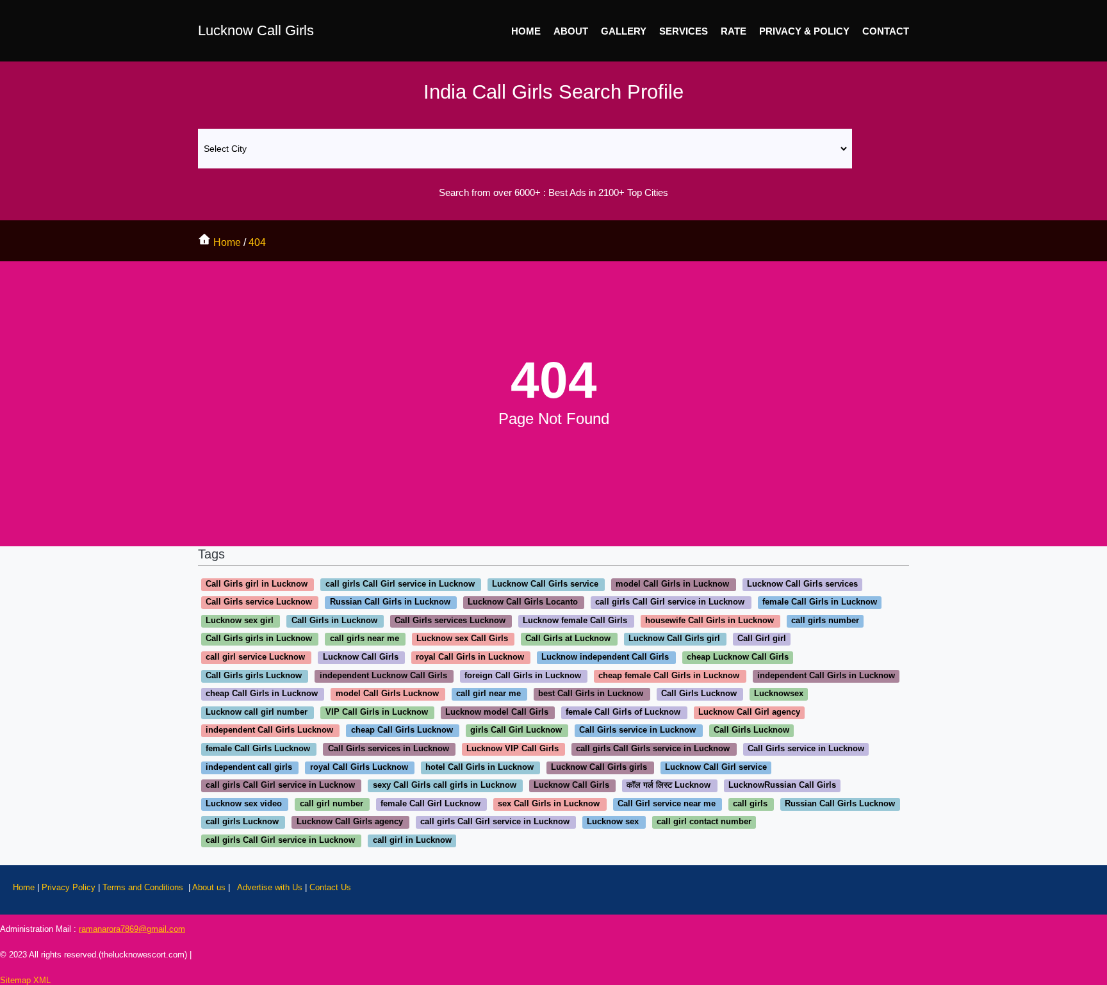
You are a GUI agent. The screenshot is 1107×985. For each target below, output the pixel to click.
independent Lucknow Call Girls (383, 675)
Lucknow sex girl (240, 620)
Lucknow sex (613, 822)
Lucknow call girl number (257, 712)
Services (683, 31)
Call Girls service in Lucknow (637, 730)
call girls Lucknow (242, 822)
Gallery (623, 31)
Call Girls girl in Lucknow (257, 584)
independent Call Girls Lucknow (269, 730)
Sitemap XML (25, 980)
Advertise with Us (269, 887)
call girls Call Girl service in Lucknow (400, 584)
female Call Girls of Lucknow (623, 712)
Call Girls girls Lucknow (254, 675)
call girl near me (488, 694)
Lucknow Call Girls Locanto (523, 602)
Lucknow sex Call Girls (462, 639)
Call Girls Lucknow (699, 694)
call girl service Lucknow (255, 657)
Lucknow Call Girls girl (674, 639)
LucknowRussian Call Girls (782, 785)
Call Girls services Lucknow (450, 620)
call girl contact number (704, 822)
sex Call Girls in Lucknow (549, 803)
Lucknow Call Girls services (802, 584)
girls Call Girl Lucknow (516, 730)
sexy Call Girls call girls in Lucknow (444, 785)
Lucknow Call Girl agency (749, 712)
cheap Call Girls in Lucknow (262, 694)
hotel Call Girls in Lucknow (479, 767)
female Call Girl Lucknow (430, 803)
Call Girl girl (761, 639)
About (571, 31)
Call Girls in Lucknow (334, 620)
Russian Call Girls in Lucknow (390, 602)
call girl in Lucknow (412, 840)
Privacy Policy (70, 887)
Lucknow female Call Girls (575, 620)
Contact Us (330, 887)
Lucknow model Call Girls (496, 712)
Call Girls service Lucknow (259, 602)
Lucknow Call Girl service (716, 767)
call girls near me (364, 639)
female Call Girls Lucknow (258, 748)
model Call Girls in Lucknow (672, 584)
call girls (750, 803)
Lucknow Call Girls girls (599, 767)
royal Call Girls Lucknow (359, 767)
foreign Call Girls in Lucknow (522, 675)
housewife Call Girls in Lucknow (709, 620)
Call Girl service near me (667, 803)
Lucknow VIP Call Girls (512, 748)
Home (526, 31)
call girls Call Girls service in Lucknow (653, 748)
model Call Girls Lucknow (387, 694)
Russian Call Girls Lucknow (840, 803)
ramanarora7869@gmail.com (132, 929)
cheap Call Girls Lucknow (402, 730)
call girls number (825, 620)
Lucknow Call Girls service (545, 584)
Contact (885, 31)
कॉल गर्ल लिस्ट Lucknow (668, 785)
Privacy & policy (804, 31)
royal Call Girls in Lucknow (470, 657)
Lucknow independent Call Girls (605, 657)
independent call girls (249, 767)
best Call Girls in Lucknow (590, 694)
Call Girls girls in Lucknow (259, 639)
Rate (733, 31)
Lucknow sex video (244, 803)
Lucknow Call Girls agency (350, 822)
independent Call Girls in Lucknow (826, 675)
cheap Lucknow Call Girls (738, 657)
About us (209, 887)
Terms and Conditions (144, 887)
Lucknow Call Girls (256, 30)
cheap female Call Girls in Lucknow (668, 675)
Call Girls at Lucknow (568, 639)
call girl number (331, 803)
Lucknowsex (778, 694)
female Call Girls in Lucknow (819, 602)
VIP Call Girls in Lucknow (376, 712)
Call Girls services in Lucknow (388, 748)
